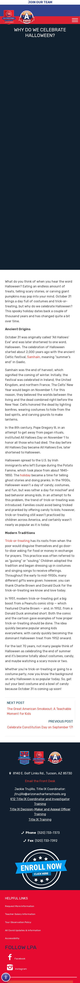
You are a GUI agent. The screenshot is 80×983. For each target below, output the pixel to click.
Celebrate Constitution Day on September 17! (40, 727)
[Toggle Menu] (75, 20)
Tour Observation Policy (18, 922)
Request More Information (19, 906)
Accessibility (12, 938)
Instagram (21, 969)
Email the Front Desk (40, 781)
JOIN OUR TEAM (40, 2)
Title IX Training (40, 819)
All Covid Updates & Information (23, 930)
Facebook (20, 958)
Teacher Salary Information (20, 914)
